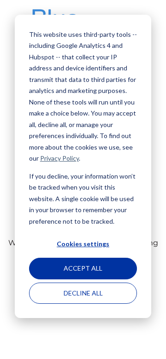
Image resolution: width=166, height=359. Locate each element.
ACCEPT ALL (83, 268)
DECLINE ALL (83, 293)
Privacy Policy (59, 158)
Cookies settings (83, 244)
